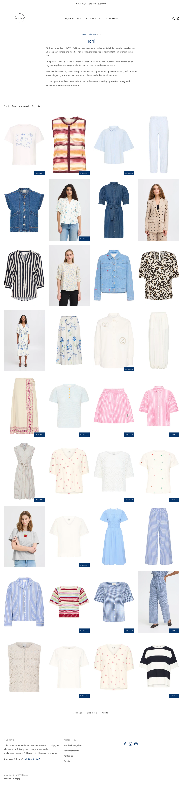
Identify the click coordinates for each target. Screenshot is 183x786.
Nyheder (69, 18)
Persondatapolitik (71, 750)
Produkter (95, 18)
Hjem (84, 34)
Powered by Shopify (12, 778)
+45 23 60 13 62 (32, 759)
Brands (81, 18)
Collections (92, 34)
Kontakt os (112, 18)
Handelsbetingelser (72, 745)
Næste (105, 712)
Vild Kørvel (23, 775)
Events (67, 761)
